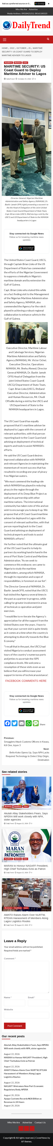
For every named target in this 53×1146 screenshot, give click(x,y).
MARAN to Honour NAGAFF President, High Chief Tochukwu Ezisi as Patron (26, 867)
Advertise (33, 9)
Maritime (18, 62)
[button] (4, 39)
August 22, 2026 (22, 823)
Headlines (8, 62)
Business (8, 806)
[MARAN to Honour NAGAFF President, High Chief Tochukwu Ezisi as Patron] (26, 845)
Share (42, 724)
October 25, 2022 (24, 79)
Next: (27, 754)
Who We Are (21, 9)
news (25, 62)
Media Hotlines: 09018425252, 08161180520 (27, 13)
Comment (10, 958)
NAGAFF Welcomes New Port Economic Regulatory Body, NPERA (24, 1088)
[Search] (48, 39)
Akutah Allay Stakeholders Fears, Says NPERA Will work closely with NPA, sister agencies (26, 816)
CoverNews (41, 1137)
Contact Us (40, 1122)
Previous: (26, 742)
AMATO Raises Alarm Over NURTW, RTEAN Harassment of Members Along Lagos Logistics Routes (26, 918)
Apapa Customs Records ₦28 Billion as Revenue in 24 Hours (23, 1100)
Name (8, 997)
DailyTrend (10, 79)
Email (31, 997)
